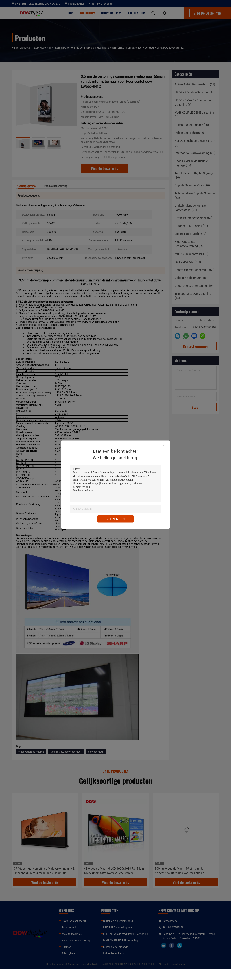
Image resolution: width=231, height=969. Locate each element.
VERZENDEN (115, 519)
